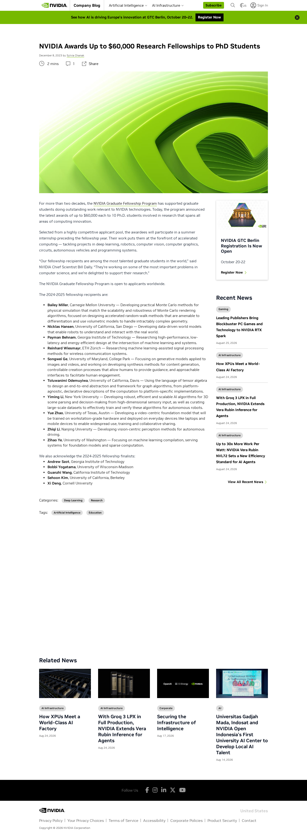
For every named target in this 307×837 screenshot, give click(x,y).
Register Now (232, 272)
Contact (249, 820)
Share (93, 63)
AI (219, 708)
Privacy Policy (51, 820)
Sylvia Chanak (75, 55)
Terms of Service (123, 820)
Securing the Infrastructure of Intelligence (176, 722)
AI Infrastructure (166, 5)
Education (95, 512)
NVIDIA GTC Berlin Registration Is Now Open (241, 246)
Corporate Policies (186, 820)
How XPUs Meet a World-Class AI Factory (59, 722)
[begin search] (233, 5)
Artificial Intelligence (126, 5)
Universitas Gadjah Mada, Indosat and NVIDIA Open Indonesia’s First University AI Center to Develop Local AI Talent (242, 734)
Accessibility (154, 820)
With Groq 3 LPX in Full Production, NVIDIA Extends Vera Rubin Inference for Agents (122, 728)
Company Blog (87, 5)
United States (254, 810)
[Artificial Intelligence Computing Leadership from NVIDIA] (54, 5)
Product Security (222, 820)
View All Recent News (245, 482)
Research (97, 500)
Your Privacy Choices (85, 820)
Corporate (165, 708)
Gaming (223, 309)
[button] (213, 5)
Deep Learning (73, 500)
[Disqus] (153, 582)
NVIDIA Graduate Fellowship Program (125, 203)
